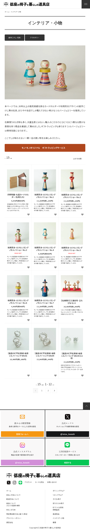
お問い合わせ (52, 482)
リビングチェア (58, 495)
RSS (7, 510)
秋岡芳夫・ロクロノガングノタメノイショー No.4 (45, 248)
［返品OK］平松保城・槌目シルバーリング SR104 (45, 354)
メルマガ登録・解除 (13, 505)
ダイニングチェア (59, 491)
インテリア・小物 (16, 12)
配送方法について (12, 499)
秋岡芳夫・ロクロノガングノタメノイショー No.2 (72, 195)
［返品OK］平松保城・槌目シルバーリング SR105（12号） (72, 355)
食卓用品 (56, 514)
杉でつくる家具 (58, 507)
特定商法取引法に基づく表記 (16, 514)
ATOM (13, 510)
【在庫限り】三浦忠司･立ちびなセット (71, 301)
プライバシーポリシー (14, 518)
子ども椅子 (57, 499)
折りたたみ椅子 (58, 503)
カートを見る (39, 482)
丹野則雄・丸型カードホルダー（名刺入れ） (18, 195)
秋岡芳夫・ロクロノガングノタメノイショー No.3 (18, 248)
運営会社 (9, 522)
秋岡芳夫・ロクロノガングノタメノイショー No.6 (18, 301)
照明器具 (56, 510)
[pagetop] (86, 405)
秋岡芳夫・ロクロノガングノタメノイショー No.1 (45, 195)
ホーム (7, 12)
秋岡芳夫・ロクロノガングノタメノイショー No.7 (45, 301)
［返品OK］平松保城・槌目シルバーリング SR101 (18, 354)
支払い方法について (13, 495)
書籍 (54, 522)
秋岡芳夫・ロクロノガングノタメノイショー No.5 (72, 248)
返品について (11, 503)
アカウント (28, 482)
